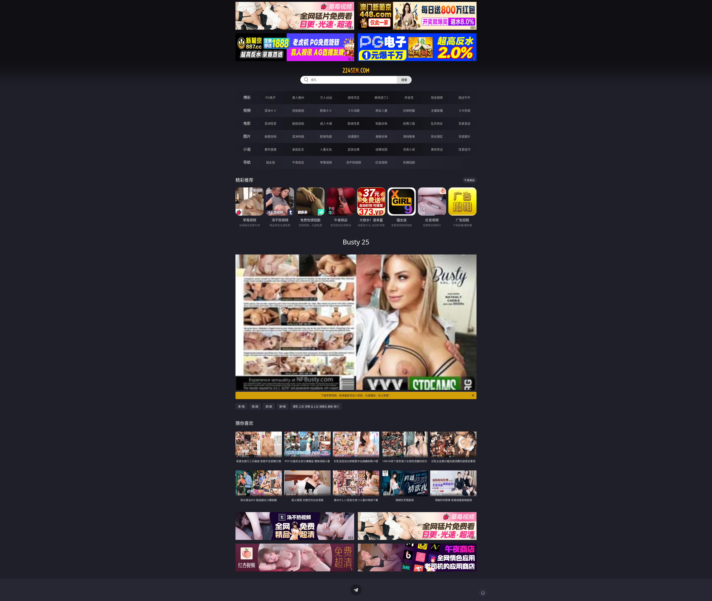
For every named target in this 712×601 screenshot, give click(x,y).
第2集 (255, 406)
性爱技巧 (464, 149)
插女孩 (270, 162)
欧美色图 (326, 136)
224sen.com (356, 70)
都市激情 (270, 149)
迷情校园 (381, 149)
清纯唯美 (409, 136)
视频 (247, 110)
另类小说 (409, 149)
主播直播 (437, 111)
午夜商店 (298, 162)
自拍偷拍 (298, 111)
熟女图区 (437, 136)
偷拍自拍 (298, 123)
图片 (247, 136)
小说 (247, 149)
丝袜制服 (409, 111)
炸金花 (409, 98)
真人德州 (298, 98)
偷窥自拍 (270, 136)
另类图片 (464, 136)
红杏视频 (381, 162)
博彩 (247, 97)
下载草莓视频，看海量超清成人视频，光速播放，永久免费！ (356, 395)
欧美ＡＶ (326, 111)
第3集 (269, 406)
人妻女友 (326, 149)
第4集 (282, 406)
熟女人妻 (381, 111)
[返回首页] (482, 592)
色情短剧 (409, 162)
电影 (247, 123)
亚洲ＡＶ (270, 111)
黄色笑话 (437, 149)
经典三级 (409, 123)
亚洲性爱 (270, 123)
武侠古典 (354, 149)
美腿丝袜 (381, 136)
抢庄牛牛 (464, 98)
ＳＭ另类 (464, 111)
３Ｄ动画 (354, 111)
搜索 (404, 80)
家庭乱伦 (298, 149)
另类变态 (464, 123)
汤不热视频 (353, 162)
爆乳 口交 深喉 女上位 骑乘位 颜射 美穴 (316, 406)
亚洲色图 (298, 136)
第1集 (241, 406)
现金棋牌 (437, 98)
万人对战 (326, 98)
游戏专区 (354, 98)
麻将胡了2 (381, 98)
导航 (247, 162)
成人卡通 (326, 123)
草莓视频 (326, 162)
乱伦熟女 (437, 123)
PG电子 (271, 98)
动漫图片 (354, 136)
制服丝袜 (381, 123)
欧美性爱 (354, 123)
